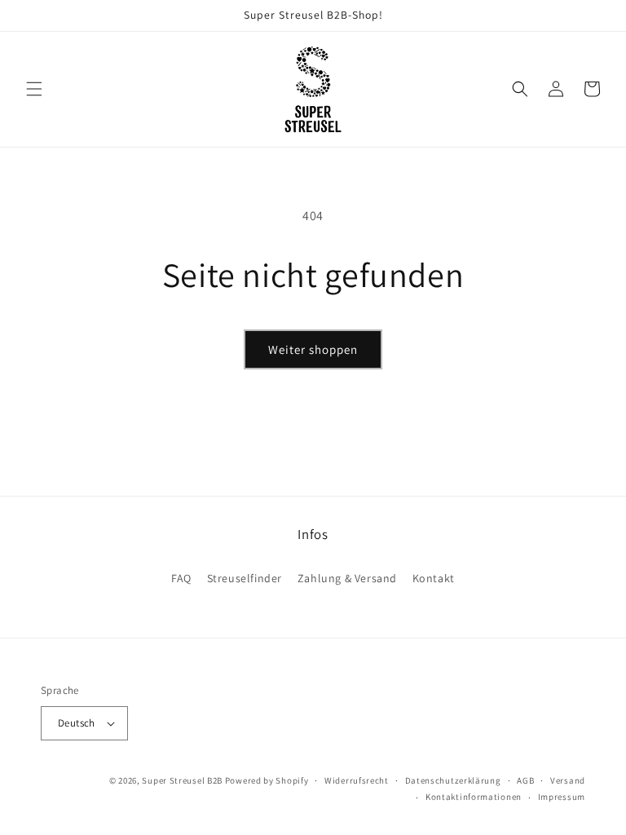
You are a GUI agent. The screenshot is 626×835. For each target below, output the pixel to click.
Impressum (561, 796)
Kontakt (433, 578)
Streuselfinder (244, 578)
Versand (567, 780)
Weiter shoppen (313, 349)
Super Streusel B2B (182, 780)
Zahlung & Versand (347, 578)
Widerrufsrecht (356, 780)
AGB (525, 780)
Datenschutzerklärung (453, 780)
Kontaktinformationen (473, 796)
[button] (34, 89)
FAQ (181, 578)
